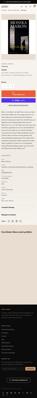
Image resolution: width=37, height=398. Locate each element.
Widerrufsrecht (5, 342)
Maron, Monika (7, 64)
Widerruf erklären (6, 349)
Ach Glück (5, 261)
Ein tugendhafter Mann (27, 261)
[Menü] (21, 6)
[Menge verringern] (3, 86)
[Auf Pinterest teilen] (16, 221)
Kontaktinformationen (7, 346)
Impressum (4, 333)
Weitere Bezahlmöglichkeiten (18, 105)
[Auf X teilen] (12, 221)
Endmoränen (6, 295)
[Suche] (30, 6)
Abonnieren (30, 368)
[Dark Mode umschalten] (26, 6)
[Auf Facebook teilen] (8, 221)
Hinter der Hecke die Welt (27, 295)
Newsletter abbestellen (8, 352)
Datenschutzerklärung (7, 329)
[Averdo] (4, 6)
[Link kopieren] (20, 221)
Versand (3, 336)
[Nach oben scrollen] (33, 396)
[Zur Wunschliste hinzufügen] (14, 239)
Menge (3, 82)
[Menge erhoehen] (12, 86)
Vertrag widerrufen (20, 380)
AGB (2, 339)
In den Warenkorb (10, 266)
